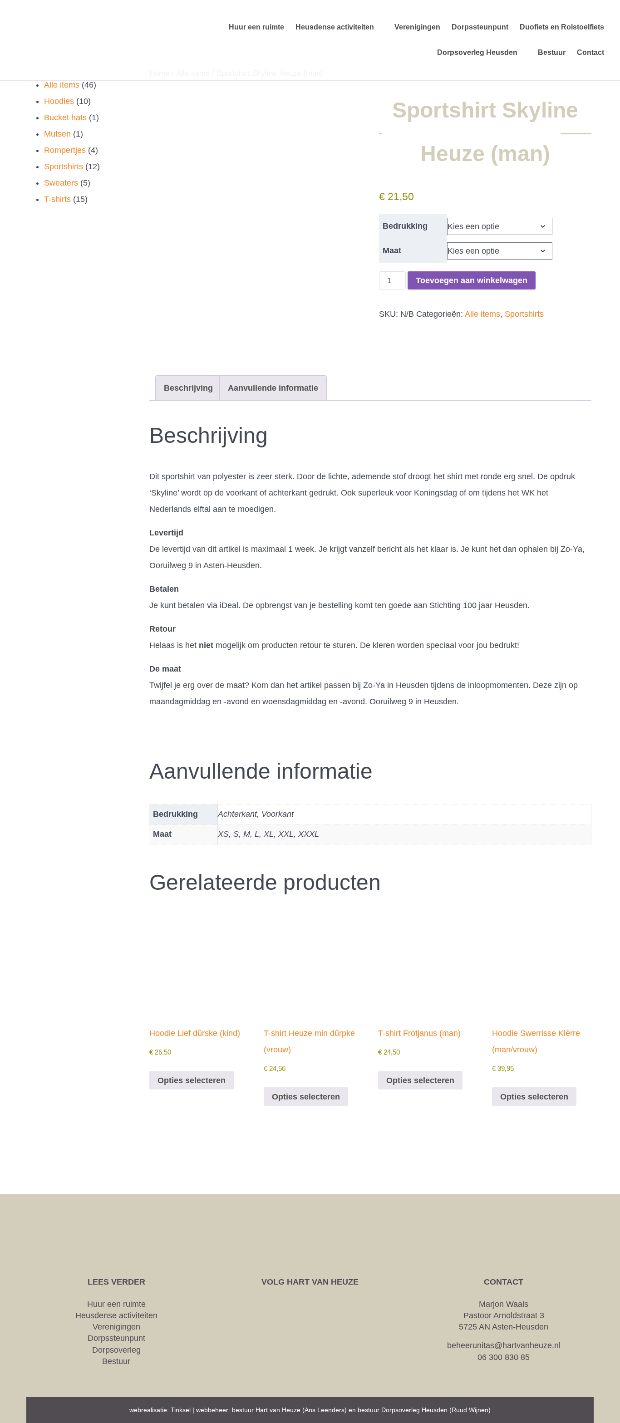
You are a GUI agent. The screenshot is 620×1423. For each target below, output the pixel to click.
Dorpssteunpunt (116, 1338)
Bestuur (116, 1361)
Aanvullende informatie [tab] (273, 388)
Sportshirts (524, 314)
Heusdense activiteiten (116, 1315)
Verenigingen (116, 1326)
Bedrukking (405, 226)
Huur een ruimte (116, 1304)
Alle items (482, 314)
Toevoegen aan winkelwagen (471, 280)
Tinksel (181, 1409)
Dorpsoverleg (116, 1349)
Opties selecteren (191, 1080)
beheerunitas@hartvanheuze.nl (504, 1345)
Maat (392, 250)
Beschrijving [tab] (188, 388)
